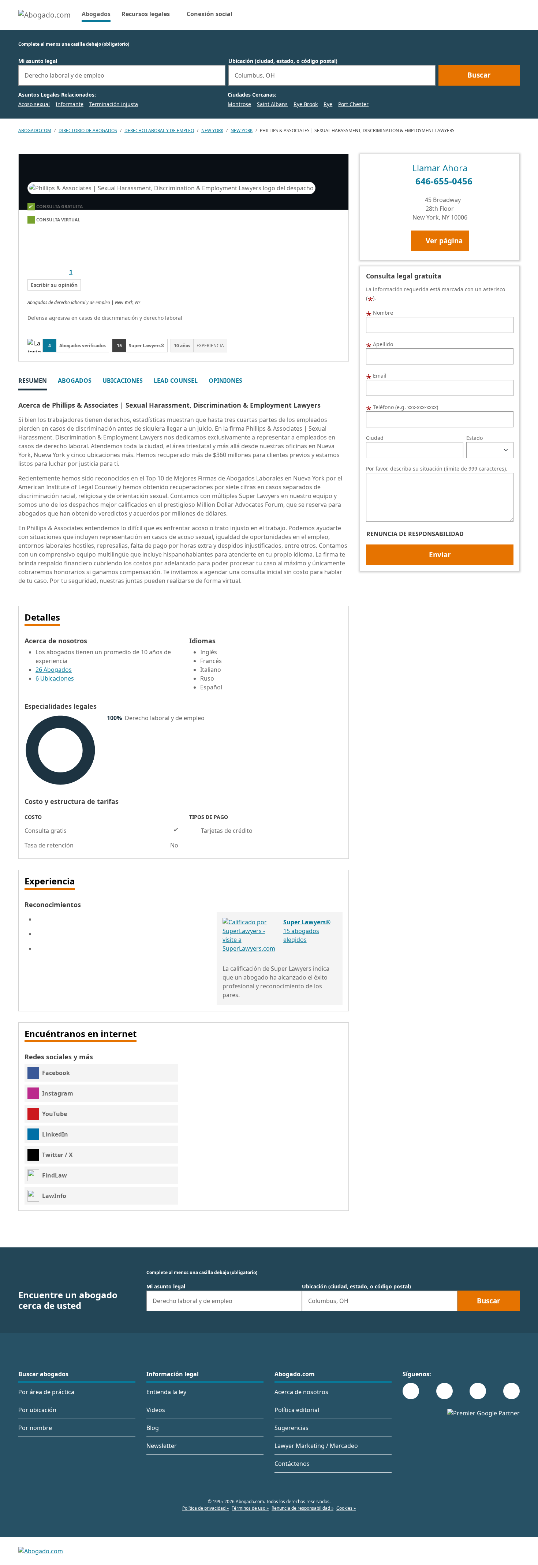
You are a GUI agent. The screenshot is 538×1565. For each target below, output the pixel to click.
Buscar (479, 75)
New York (212, 130)
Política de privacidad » (205, 1508)
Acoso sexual (34, 104)
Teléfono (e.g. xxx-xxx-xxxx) (402, 407)
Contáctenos (292, 1464)
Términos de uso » (250, 1508)
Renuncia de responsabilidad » (302, 1508)
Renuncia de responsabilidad (415, 534)
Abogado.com (34, 130)
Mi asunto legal (37, 61)
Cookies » (346, 1508)
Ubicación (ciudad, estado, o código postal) (282, 61)
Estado (474, 438)
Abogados (96, 14)
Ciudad (375, 438)
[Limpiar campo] (216, 75)
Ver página (444, 241)
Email (376, 375)
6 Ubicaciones (55, 678)
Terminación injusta (113, 104)
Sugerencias (291, 1428)
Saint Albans (272, 104)
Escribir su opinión (54, 284)
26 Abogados (54, 670)
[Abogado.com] (44, 15)
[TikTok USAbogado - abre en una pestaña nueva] (478, 1391)
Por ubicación (37, 1410)
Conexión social (209, 14)
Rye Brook (306, 104)
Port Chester (353, 104)
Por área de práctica (46, 1392)
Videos (155, 1410)
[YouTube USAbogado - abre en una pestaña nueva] (511, 1391)
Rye (328, 104)
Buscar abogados (43, 1374)
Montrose (239, 104)
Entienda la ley (166, 1392)
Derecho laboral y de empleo (159, 130)
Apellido (379, 344)
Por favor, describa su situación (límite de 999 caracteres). (436, 468)
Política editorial (296, 1410)
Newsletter (161, 1446)
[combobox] (121, 75)
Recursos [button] (146, 14)
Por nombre (35, 1428)
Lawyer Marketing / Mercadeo (316, 1446)
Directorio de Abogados (88, 130)
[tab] (32, 381)
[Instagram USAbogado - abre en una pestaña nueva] (444, 1391)
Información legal (172, 1374)
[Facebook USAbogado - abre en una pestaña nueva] (411, 1391)
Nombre (379, 312)
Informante (69, 104)
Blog (152, 1428)
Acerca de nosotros (301, 1392)
